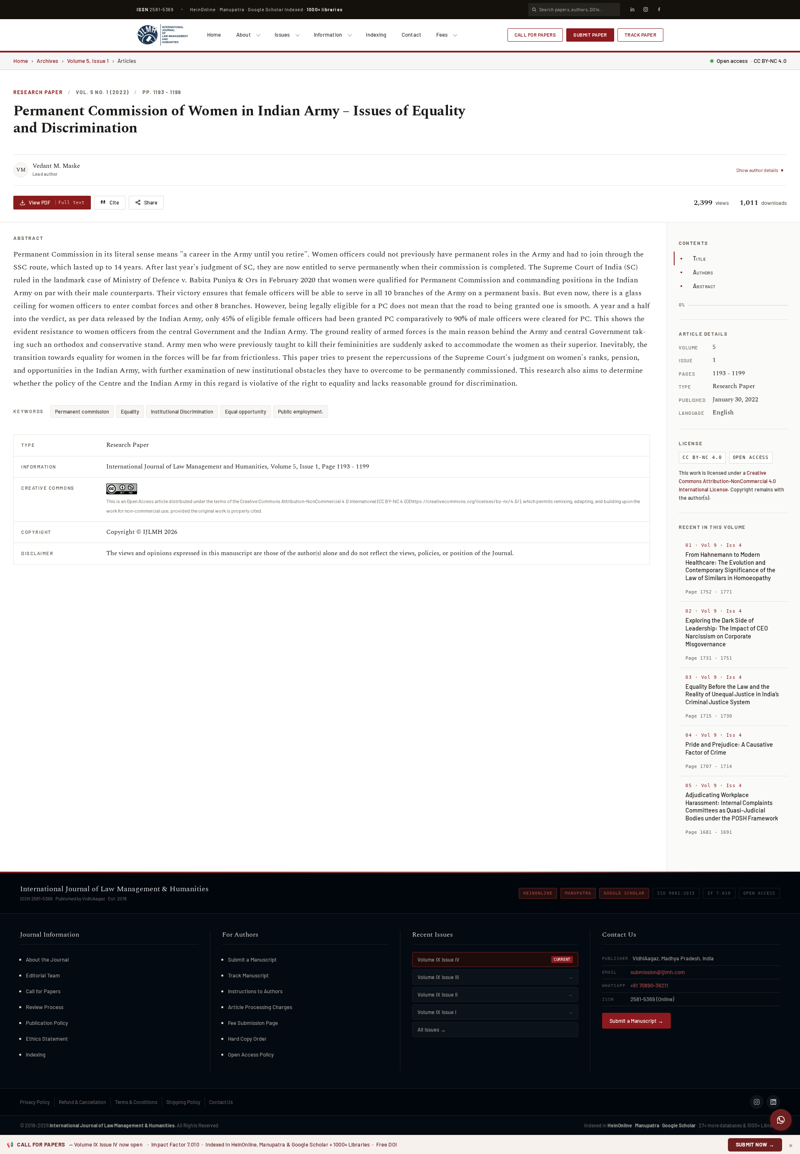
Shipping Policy (183, 1102)
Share (151, 202)
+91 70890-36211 (649, 985)
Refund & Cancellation (82, 1102)
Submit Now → (755, 1144)
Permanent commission (82, 411)
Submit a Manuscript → (636, 1020)
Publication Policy (47, 1022)
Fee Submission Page (253, 1022)
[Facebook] (658, 9)
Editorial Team (43, 975)
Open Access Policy (251, 1054)
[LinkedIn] (632, 9)
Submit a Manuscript (252, 959)
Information (328, 34)
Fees (442, 34)
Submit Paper (590, 34)
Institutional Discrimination (182, 411)
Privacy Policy (35, 1102)
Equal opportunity (245, 411)
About (243, 34)
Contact (412, 34)
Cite (114, 202)
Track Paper (640, 34)
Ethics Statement (47, 1038)
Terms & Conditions (136, 1102)
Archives (47, 60)
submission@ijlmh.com (657, 972)
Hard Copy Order (247, 1038)
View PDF (57, 202)
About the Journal (47, 959)
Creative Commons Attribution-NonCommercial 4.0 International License (727, 481)
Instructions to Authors (255, 991)
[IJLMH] (162, 35)
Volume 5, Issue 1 (88, 60)
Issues (282, 34)
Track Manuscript (248, 975)
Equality (130, 411)
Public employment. (300, 411)
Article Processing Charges (260, 1007)
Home (214, 34)
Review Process (44, 1007)
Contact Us (221, 1102)
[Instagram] (645, 9)
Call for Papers (535, 34)
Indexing (376, 34)
